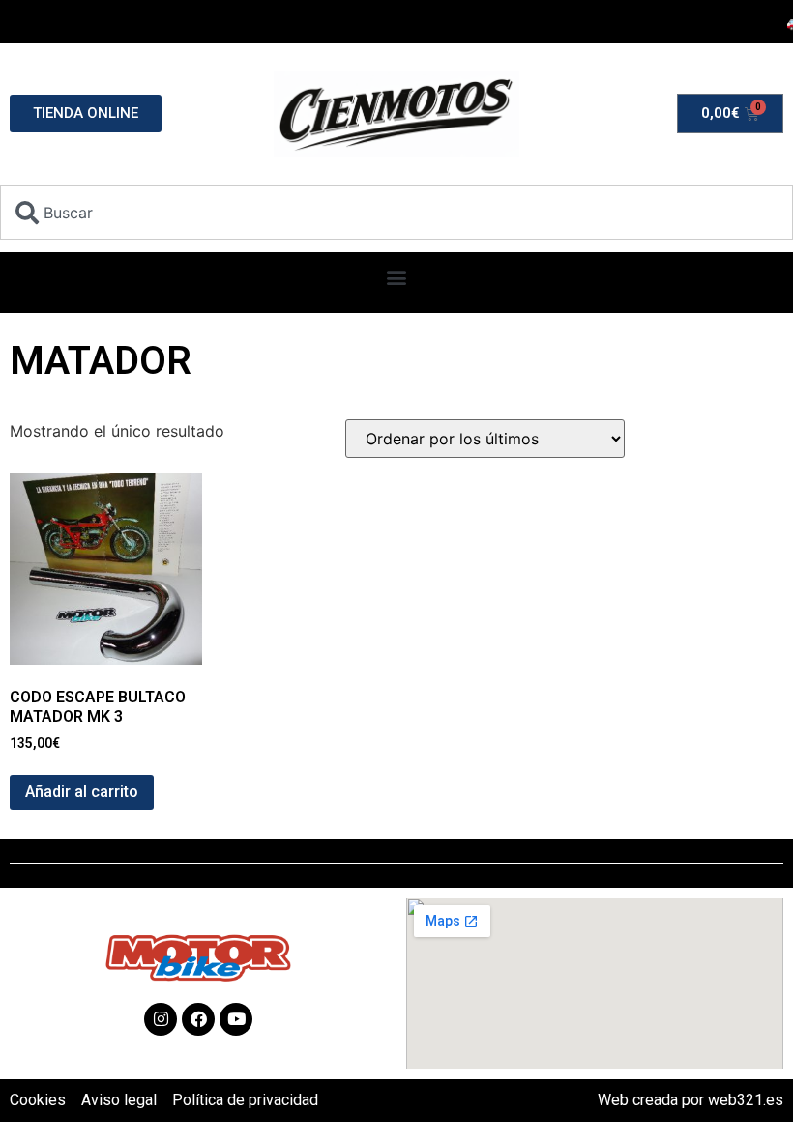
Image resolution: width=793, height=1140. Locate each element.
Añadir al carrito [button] (81, 792)
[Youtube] (236, 1019)
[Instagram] (160, 1019)
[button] (397, 278)
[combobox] (396, 212)
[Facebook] (198, 1019)
